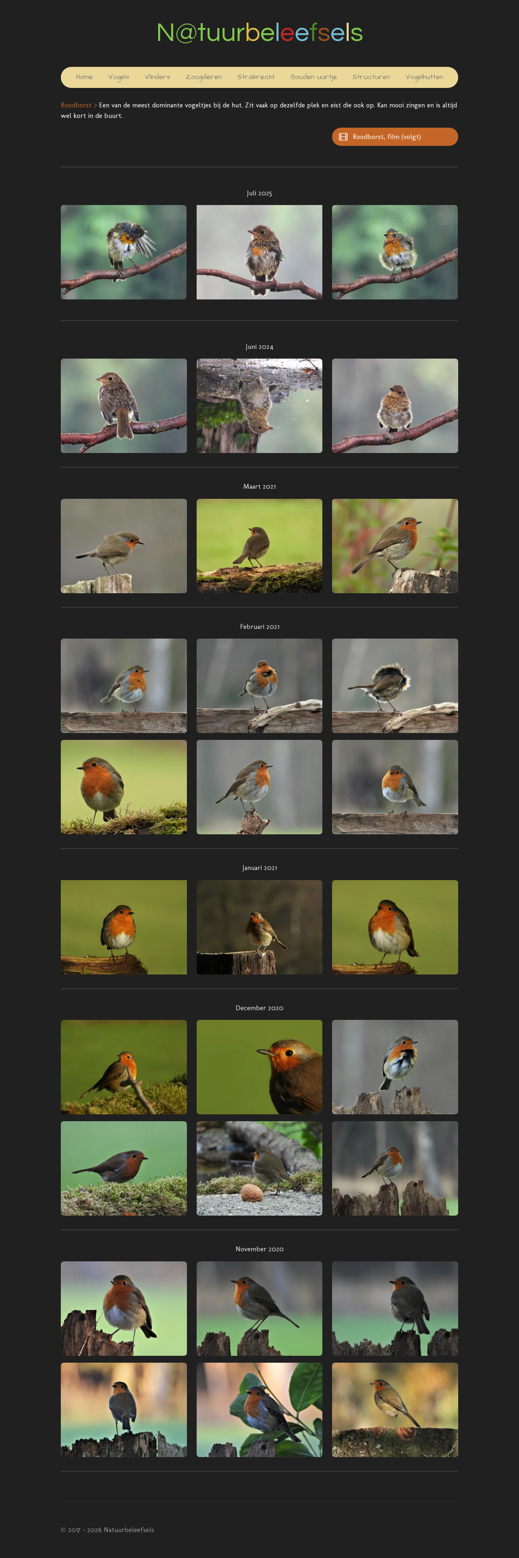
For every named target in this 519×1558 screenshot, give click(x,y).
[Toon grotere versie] (124, 252)
